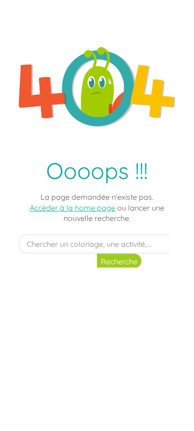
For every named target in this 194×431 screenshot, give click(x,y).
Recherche (119, 261)
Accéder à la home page (72, 207)
